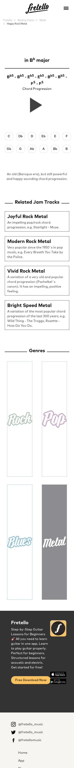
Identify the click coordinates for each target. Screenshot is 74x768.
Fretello (7, 20)
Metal (42, 20)
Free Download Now (31, 680)
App (21, 760)
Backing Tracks (26, 20)
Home (22, 752)
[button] (66, 8)
